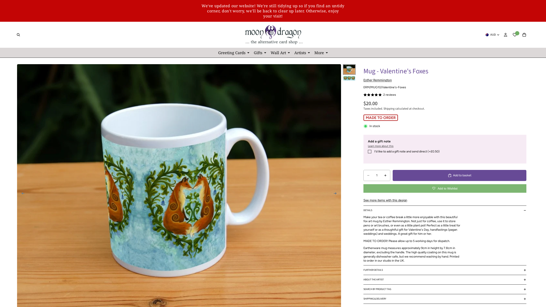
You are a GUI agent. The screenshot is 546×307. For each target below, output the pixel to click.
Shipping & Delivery (374, 299)
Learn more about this (381, 146)
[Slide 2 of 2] (349, 78)
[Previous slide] (21, 193)
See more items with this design (385, 200)
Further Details (373, 270)
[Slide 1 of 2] (349, 69)
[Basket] (524, 34)
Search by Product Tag (377, 289)
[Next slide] (336, 193)
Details (367, 210)
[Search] (18, 34)
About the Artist (373, 279)
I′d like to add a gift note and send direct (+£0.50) (407, 151)
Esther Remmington (377, 80)
